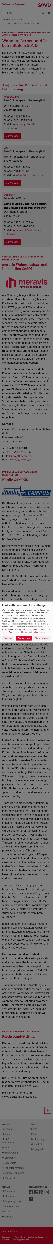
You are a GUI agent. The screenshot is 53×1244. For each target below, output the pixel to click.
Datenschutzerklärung (18, 632)
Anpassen (8, 638)
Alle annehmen (41, 638)
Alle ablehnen (24, 638)
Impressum (40, 632)
